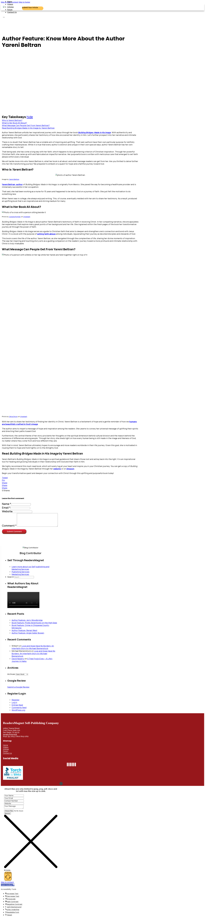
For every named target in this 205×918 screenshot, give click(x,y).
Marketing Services (20, 574)
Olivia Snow (13, 416)
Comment (9, 525)
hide (30, 117)
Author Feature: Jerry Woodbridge (27, 620)
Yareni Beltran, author (12, 184)
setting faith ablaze (46, 234)
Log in (14, 702)
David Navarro (18, 658)
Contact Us (12, 12)
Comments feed (19, 707)
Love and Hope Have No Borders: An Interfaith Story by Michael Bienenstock (33, 647)
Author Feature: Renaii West (24, 630)
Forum (9, 10)
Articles (10, 7)
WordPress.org (18, 710)
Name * (6, 504)
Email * (6, 507)
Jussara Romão (15, 217)
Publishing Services (20, 571)
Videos (10, 4)
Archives (11, 674)
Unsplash (26, 217)
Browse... (7, 870)
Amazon (70, 468)
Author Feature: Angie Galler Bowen (28, 633)
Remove (7, 813)
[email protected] (10, 734)
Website (7, 511)
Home (9, 2)
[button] (7, 885)
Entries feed (17, 705)
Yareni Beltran (14, 179)
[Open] (4, 17)
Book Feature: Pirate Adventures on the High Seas (34, 622)
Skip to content (7, 882)
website (57, 468)
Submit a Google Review (18, 687)
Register (15, 700)
